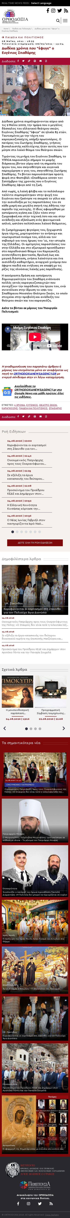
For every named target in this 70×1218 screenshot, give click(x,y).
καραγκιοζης (10, 408)
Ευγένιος (32, 405)
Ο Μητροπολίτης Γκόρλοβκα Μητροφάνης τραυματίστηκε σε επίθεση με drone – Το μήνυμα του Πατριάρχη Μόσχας (34, 838)
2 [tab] (17, 532)
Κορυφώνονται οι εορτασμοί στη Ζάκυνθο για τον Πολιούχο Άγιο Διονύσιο (34, 1037)
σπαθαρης (55, 408)
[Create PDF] (46, 61)
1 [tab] (12, 532)
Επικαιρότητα (10, 888)
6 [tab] (35, 532)
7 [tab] (39, 532)
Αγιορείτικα (9, 1145)
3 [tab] (21, 532)
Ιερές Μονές (9, 935)
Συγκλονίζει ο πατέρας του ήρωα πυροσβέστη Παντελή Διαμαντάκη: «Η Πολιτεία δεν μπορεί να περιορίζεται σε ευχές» (35, 893)
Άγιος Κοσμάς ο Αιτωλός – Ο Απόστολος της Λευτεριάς (32, 989)
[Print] (35, 61)
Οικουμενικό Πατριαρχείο (20, 785)
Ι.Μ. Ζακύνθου (10, 1032)
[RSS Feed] (66, 11)
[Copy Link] (29, 61)
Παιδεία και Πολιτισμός (21, 29)
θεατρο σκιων (48, 405)
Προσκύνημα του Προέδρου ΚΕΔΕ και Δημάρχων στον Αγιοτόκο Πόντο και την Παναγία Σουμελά (30, 1089)
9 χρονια (19, 405)
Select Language (41, 3)
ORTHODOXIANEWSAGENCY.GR (34, 373)
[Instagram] (53, 11)
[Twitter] (59, 11)
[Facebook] (48, 11)
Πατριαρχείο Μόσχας (14, 834)
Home (6, 29)
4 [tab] (26, 532)
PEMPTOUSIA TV (10, 985)
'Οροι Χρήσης (52, 1215)
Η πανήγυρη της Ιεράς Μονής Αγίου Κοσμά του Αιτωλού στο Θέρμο (33, 940)
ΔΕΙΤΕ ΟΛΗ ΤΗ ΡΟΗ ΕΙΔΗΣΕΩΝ (35, 543)
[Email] (40, 61)
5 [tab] (30, 532)
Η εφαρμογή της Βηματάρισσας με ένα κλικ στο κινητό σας (33, 1149)
